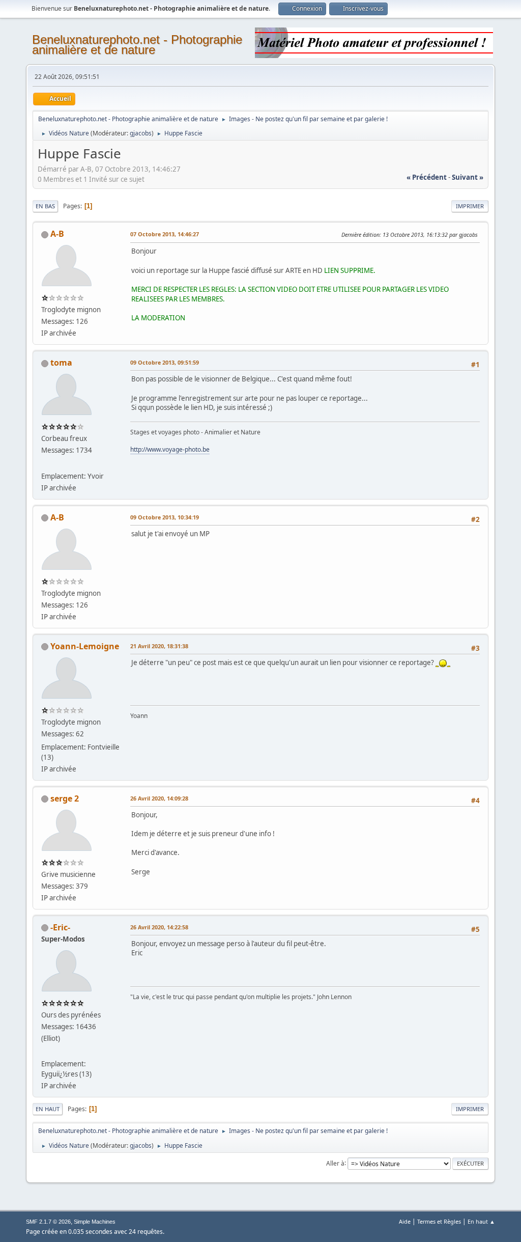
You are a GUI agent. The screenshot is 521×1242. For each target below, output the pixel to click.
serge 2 (64, 798)
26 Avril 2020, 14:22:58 (159, 927)
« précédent (427, 177)
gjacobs (141, 133)
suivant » (467, 177)
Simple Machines (94, 1222)
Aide (405, 1221)
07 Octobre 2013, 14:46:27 (164, 234)
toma (61, 362)
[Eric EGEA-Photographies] (45, 1051)
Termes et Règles (439, 1221)
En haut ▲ (481, 1221)
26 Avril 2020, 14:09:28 (159, 798)
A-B (57, 233)
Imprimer (470, 206)
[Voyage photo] (45, 463)
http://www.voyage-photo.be (170, 449)
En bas (45, 206)
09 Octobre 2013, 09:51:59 (164, 362)
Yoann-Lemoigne (84, 646)
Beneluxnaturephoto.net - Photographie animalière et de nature (137, 45)
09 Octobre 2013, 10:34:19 (164, 517)
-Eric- (60, 927)
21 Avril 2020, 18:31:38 (159, 646)
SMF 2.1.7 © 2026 (48, 1222)
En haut (48, 1109)
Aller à (335, 1162)
